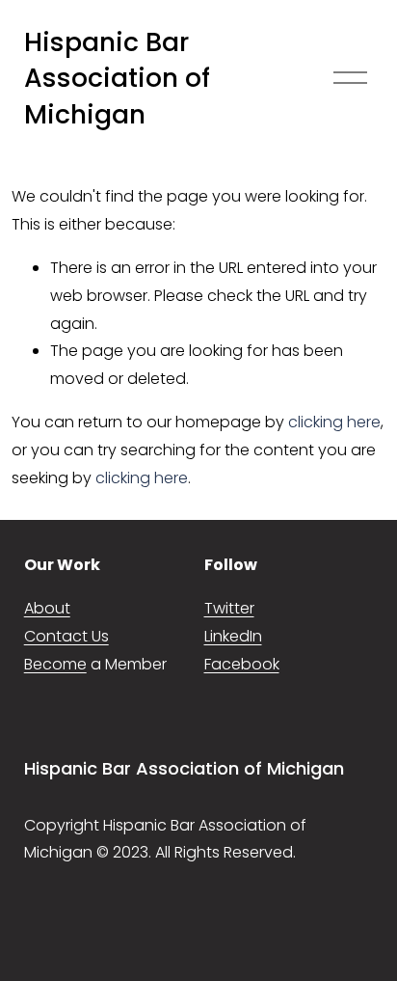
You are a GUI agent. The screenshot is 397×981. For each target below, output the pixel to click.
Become (55, 664)
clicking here (334, 422)
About (47, 608)
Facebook (241, 664)
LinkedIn (233, 636)
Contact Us (66, 636)
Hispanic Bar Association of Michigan (117, 78)
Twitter (229, 608)
